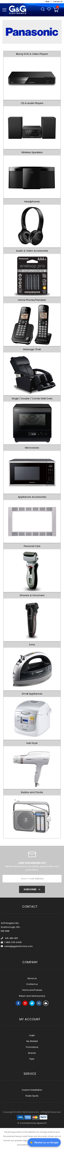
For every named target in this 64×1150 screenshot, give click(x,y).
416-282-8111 (11, 938)
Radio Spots (32, 1095)
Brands (32, 1053)
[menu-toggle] (4, 10)
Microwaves (32, 447)
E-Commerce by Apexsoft (32, 1123)
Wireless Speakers (32, 152)
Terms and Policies (32, 990)
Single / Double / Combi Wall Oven (32, 398)
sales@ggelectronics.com (18, 946)
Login (32, 1035)
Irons (32, 644)
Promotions (32, 1047)
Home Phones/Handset (32, 300)
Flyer (32, 1058)
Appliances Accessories (32, 497)
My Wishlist (32, 1041)
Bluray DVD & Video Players (32, 54)
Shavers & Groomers (32, 595)
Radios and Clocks (32, 792)
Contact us (32, 984)
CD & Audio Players (32, 103)
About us (32, 978)
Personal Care (32, 546)
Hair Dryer (32, 743)
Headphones (32, 201)
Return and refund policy (32, 995)
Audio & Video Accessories (32, 250)
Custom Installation (32, 1089)
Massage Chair (32, 349)
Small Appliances (32, 693)
